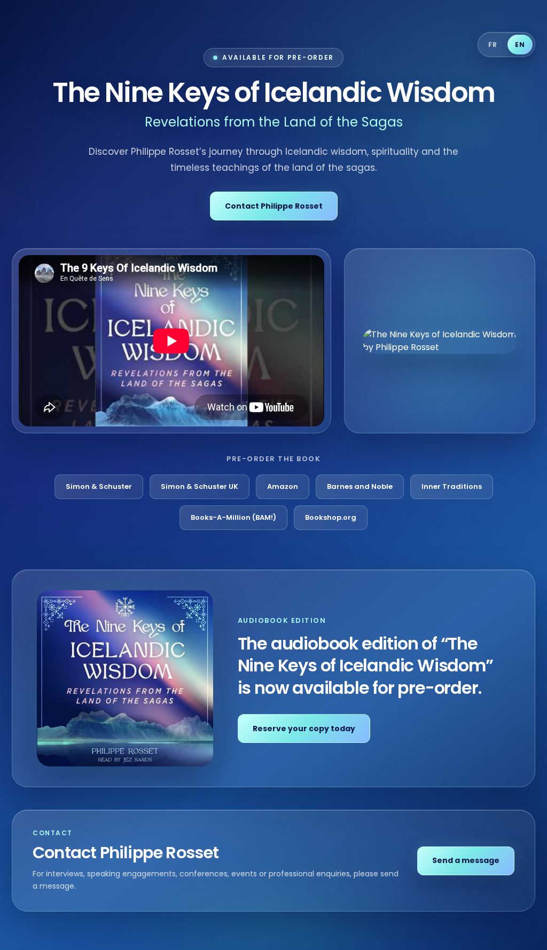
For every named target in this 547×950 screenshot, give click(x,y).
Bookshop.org (330, 517)
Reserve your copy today (304, 728)
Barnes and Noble (360, 486)
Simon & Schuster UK (199, 486)
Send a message (465, 860)
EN (520, 44)
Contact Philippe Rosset (274, 206)
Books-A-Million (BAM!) (233, 517)
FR (492, 44)
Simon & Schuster (99, 486)
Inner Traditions (451, 486)
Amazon (282, 486)
